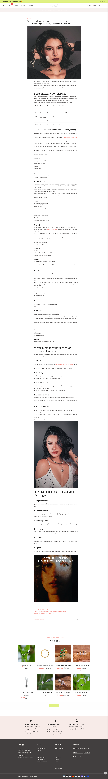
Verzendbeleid (57, 752)
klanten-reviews (57, 757)
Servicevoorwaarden (58, 768)
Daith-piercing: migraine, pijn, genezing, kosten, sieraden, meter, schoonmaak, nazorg (49, 609)
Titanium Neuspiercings (41, 750)
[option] (32, 727)
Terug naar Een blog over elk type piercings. (55, 630)
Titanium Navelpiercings (41, 757)
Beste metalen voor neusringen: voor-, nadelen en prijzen (44, 613)
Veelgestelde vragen (58, 750)
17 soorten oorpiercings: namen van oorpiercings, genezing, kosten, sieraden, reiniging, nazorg (50, 606)
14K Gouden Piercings (41, 748)
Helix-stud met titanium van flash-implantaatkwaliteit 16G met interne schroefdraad (26, 694)
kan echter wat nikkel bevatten (52, 229)
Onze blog (57, 759)
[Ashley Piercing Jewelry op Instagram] (104, 1)
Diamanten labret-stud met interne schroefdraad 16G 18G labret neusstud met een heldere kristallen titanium (81, 665)
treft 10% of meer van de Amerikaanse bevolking (64, 364)
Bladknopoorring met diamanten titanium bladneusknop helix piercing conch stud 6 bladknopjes (63, 665)
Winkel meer (54, 705)
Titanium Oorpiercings (41, 752)
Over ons (56, 761)
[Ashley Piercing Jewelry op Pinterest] (102, 1)
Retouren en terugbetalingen (60, 755)
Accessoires (39, 763)
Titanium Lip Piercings (41, 755)
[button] (96, 5)
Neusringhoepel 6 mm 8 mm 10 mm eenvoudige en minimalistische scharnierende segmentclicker (45, 665)
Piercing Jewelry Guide (39, 619)
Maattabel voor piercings (59, 748)
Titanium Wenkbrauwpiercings (42, 761)
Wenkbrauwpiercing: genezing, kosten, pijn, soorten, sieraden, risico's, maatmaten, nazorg (50, 611)
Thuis (42, 10)
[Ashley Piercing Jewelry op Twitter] (100, 1)
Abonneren (87, 752)
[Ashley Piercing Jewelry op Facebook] (73, 756)
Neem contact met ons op (59, 763)
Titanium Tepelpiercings (41, 759)
